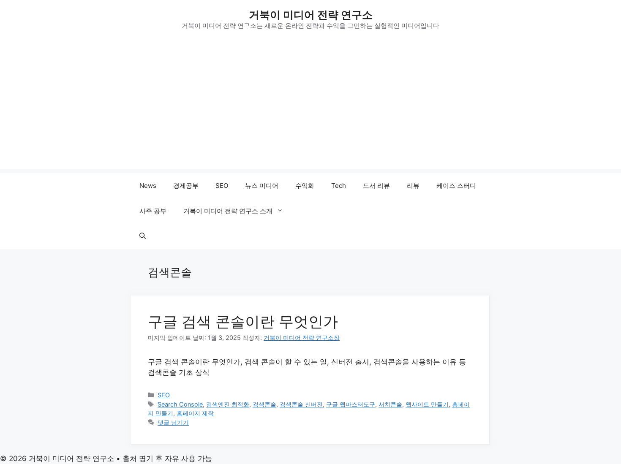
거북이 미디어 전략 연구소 (311, 14)
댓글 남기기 (173, 422)
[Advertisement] (310, 110)
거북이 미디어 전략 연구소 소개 (227, 211)
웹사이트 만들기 (427, 404)
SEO (221, 186)
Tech (338, 186)
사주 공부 (152, 211)
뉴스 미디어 (261, 186)
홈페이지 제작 (195, 413)
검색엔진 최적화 (227, 404)
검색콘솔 (264, 404)
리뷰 (413, 186)
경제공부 (186, 186)
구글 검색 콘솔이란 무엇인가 (243, 321)
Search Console (180, 404)
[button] (142, 236)
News (147, 186)
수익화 (304, 186)
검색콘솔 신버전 (301, 404)
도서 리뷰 (376, 186)
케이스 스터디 (456, 186)
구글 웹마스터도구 (350, 404)
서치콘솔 (390, 404)
